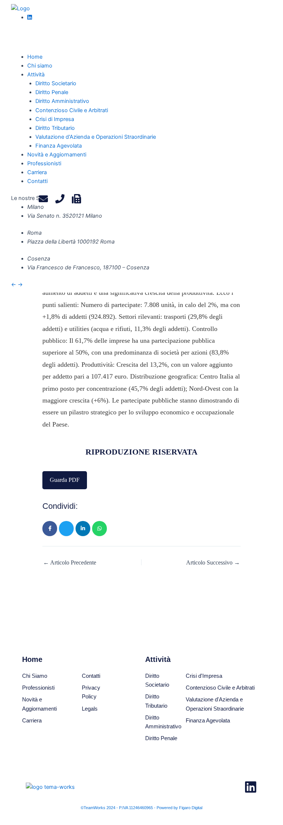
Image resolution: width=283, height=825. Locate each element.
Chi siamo (39, 65)
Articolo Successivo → (213, 563)
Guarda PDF (65, 480)
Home (34, 56)
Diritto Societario (55, 83)
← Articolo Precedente (69, 563)
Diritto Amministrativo (62, 101)
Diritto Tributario (55, 128)
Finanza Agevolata (58, 145)
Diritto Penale (51, 92)
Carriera (37, 172)
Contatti (37, 181)
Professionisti (44, 163)
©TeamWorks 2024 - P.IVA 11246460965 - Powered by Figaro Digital (141, 807)
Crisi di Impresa (54, 119)
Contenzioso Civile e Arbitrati (71, 110)
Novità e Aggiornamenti (56, 154)
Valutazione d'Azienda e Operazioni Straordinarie (95, 137)
